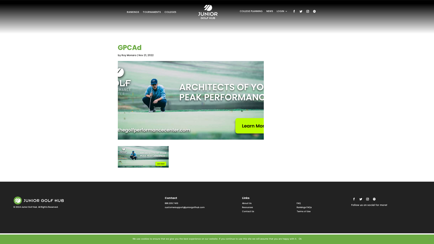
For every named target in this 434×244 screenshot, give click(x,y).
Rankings (133, 12)
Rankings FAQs (304, 207)
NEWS (269, 11)
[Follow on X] (301, 11)
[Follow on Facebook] (294, 11)
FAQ (299, 203)
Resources (247, 207)
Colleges (170, 12)
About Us (247, 203)
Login (280, 11)
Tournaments (152, 12)
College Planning (251, 11)
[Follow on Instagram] (307, 11)
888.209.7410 (171, 203)
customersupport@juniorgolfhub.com (185, 207)
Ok (300, 238)
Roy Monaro (129, 55)
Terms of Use (304, 211)
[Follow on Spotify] (314, 11)
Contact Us (248, 211)
